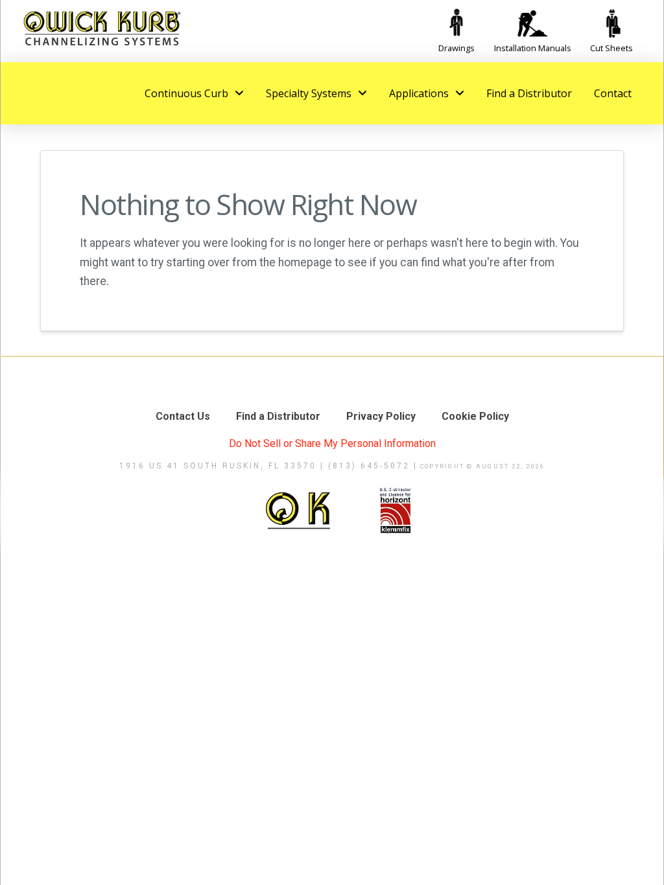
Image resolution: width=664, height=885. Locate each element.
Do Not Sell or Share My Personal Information (332, 443)
